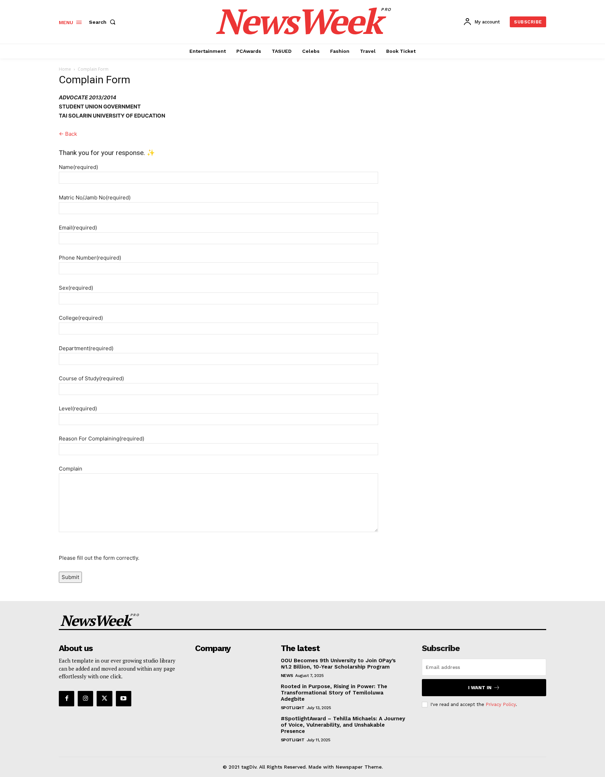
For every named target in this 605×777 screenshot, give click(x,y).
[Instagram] (85, 698)
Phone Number (90, 257)
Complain (70, 468)
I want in (480, 687)
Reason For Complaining (101, 438)
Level (78, 408)
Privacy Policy (501, 704)
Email (78, 227)
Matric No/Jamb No (95, 197)
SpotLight (293, 707)
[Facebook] (66, 698)
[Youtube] (123, 698)
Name (78, 167)
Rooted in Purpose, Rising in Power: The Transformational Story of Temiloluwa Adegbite (334, 692)
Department (86, 348)
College (81, 318)
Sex (76, 287)
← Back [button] (68, 133)
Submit (70, 577)
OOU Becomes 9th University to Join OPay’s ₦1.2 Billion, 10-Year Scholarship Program (338, 663)
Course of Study (91, 378)
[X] (104, 698)
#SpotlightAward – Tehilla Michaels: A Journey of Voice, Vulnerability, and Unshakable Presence (343, 724)
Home (65, 69)
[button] (103, 22)
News (287, 675)
